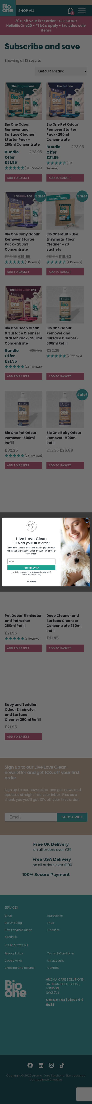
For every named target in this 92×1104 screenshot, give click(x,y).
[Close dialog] (87, 520)
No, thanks (31, 581)
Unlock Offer (31, 567)
